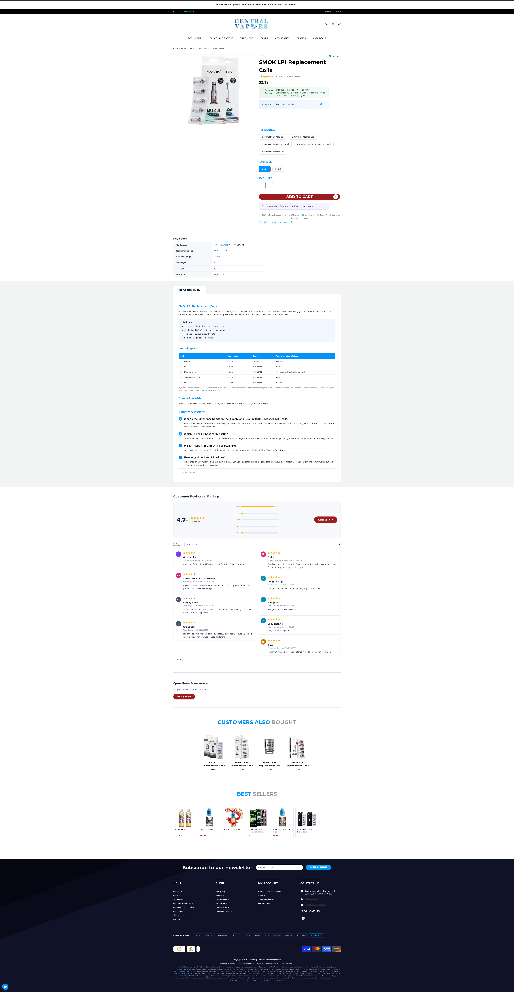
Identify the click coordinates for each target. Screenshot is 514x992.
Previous (179, 659)
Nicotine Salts (221, 903)
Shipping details (301, 95)
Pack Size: (265, 162)
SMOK (197, 935)
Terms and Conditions (248, 980)
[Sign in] (332, 24)
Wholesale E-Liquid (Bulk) (226, 911)
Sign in (338, 11)
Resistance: (267, 130)
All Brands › (316, 935)
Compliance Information (183, 903)
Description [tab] (190, 290)
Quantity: (265, 178)
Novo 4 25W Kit (221, 245)
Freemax (289, 935)
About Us (328, 11)
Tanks (264, 38)
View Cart (262, 895)
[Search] (326, 24)
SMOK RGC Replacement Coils (297, 764)
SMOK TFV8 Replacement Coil (269, 764)
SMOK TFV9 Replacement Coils (241, 764)
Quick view (213, 747)
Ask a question (184, 696)
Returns (176, 895)
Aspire (257, 935)
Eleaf (267, 935)
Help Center (178, 911)
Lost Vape (301, 935)
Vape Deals (319, 38)
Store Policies (178, 899)
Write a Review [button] (293, 76)
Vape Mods (246, 38)
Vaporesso (223, 935)
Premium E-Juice (222, 899)
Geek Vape (209, 935)
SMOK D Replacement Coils (214, 764)
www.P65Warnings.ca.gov (183, 973)
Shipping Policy (179, 915)
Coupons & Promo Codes (183, 907)
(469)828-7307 (311, 898)
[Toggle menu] (175, 24)
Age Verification (264, 903)
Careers (176, 919)
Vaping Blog (220, 891)
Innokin (277, 935)
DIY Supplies (195, 38)
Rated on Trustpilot (301, 219)
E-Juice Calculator (222, 907)
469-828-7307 (189, 11)
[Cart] (339, 24)
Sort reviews (176, 544)
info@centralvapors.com (315, 904)
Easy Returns (309, 215)
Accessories (282, 38)
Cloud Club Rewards (266, 899)
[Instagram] (303, 918)
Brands (301, 38)
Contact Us (177, 891)
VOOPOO (236, 935)
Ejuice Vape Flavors (221, 38)
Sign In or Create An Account (269, 891)
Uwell (247, 935)
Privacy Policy (265, 980)
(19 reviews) (280, 76)
